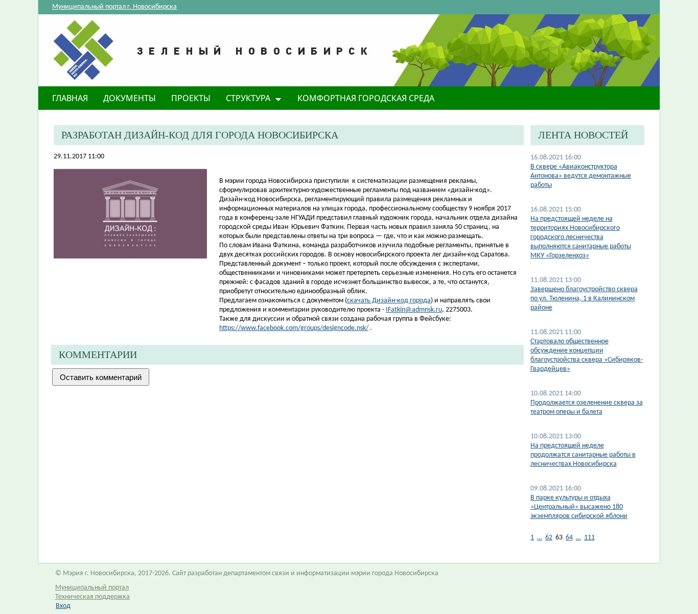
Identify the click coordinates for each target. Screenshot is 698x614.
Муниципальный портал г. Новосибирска (114, 7)
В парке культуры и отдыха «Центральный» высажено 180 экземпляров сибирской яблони (578, 507)
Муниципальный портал (92, 588)
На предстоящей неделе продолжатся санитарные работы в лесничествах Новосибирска (583, 455)
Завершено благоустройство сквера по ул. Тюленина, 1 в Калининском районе (584, 299)
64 (569, 537)
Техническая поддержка (92, 597)
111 (589, 537)
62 (548, 537)
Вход (63, 606)
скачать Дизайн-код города (389, 300)
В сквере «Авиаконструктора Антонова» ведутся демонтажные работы (580, 176)
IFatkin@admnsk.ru (414, 310)
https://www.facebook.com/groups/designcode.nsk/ (293, 328)
